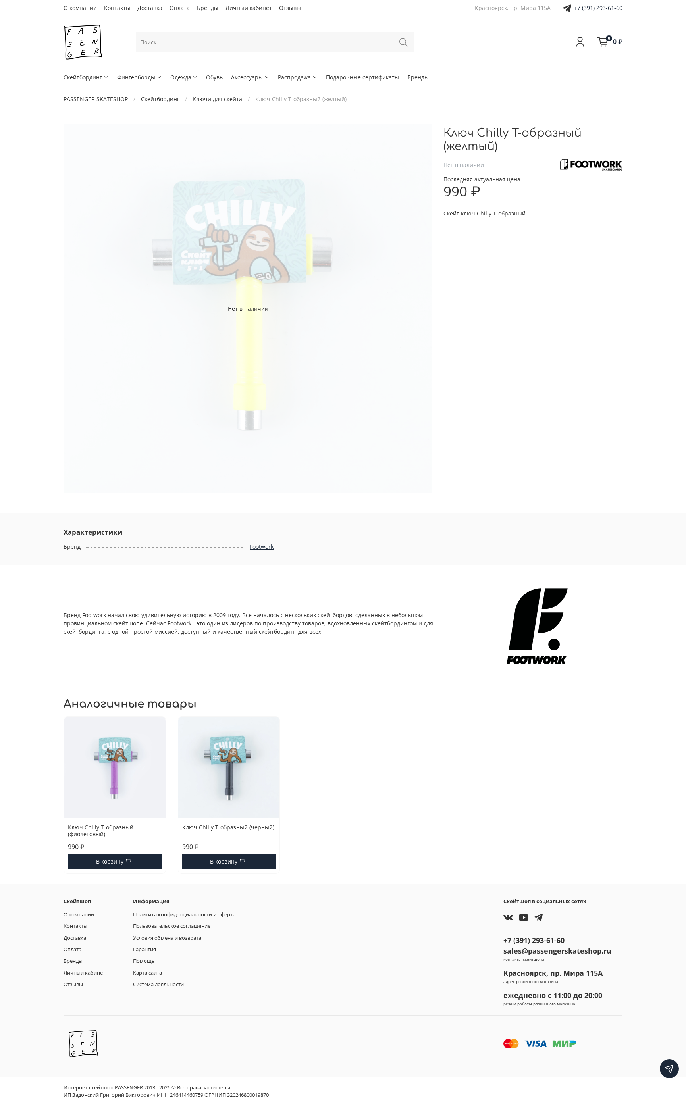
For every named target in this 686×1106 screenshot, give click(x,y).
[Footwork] (591, 164)
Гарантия (144, 949)
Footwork (262, 546)
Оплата (180, 8)
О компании (80, 8)
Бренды (207, 8)
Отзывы (290, 8)
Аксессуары (247, 77)
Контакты (117, 8)
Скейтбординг (83, 77)
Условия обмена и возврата (167, 938)
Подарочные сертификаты (362, 77)
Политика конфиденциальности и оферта (184, 914)
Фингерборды (136, 77)
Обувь (214, 77)
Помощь (144, 961)
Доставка (149, 8)
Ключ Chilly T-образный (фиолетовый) (100, 830)
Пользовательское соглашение (171, 926)
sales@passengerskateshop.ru (557, 951)
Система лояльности (158, 984)
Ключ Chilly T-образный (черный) (228, 827)
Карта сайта (147, 972)
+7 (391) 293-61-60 (598, 8)
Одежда (180, 77)
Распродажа (294, 77)
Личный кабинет (248, 8)
